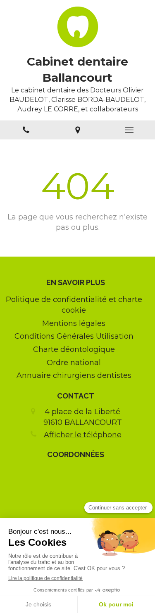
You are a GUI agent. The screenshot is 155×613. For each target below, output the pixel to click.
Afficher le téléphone (83, 434)
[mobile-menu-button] (129, 130)
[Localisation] (77, 129)
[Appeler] (26, 129)
